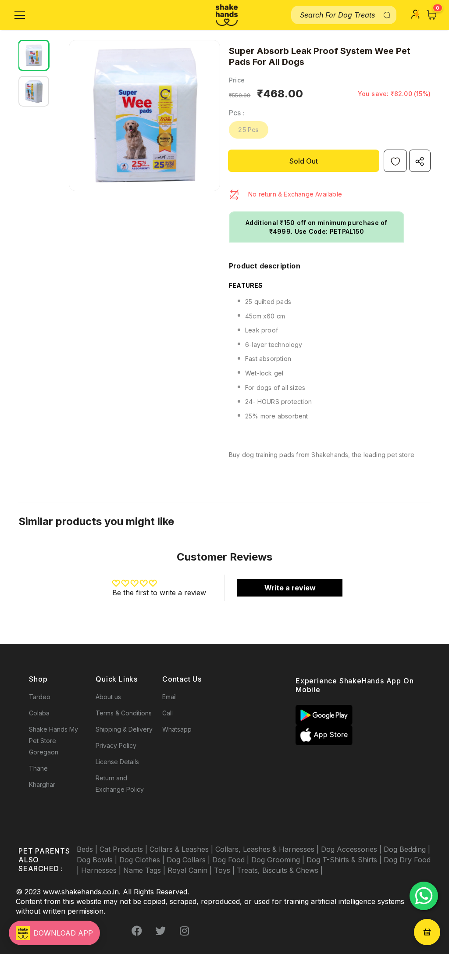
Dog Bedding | (407, 849)
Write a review (290, 587)
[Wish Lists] (395, 161)
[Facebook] (137, 931)
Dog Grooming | (278, 859)
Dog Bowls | (98, 859)
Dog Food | (231, 859)
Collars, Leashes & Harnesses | (268, 849)
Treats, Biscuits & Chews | (280, 870)
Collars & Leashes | (182, 849)
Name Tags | (145, 870)
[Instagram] (184, 931)
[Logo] (227, 15)
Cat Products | (125, 849)
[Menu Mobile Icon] (19, 15)
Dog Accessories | (352, 849)
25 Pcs (248, 129)
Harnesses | (102, 870)
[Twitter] (160, 931)
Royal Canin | (190, 870)
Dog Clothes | (143, 859)
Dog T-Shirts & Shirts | (345, 859)
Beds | (88, 849)
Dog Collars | (189, 859)
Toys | (225, 870)
